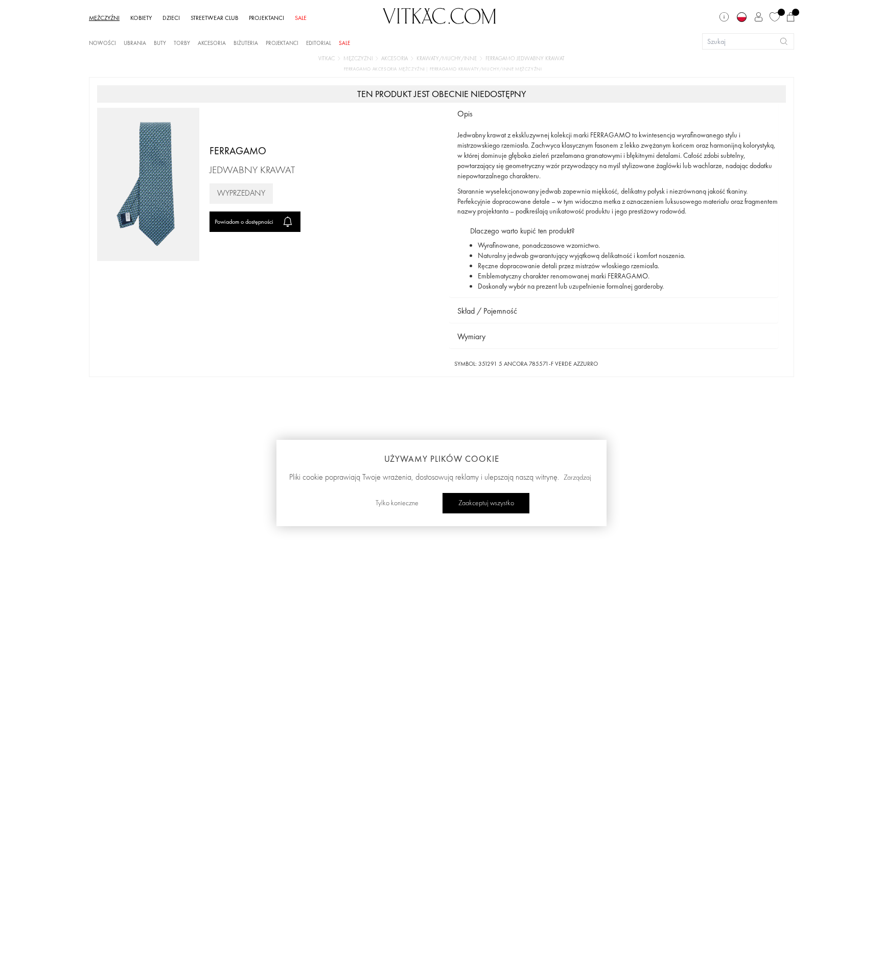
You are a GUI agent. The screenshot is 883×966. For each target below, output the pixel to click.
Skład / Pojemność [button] (487, 310)
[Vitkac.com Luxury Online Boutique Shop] (439, 14)
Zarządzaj (577, 477)
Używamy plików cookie (441, 458)
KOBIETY (141, 18)
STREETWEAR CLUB (214, 18)
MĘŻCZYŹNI (104, 18)
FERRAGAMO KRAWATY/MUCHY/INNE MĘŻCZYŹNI (486, 69)
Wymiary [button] (471, 336)
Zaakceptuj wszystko (486, 503)
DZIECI (171, 18)
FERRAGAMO (238, 150)
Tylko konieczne (397, 503)
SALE (301, 18)
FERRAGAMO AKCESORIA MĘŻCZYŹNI (385, 69)
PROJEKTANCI (266, 18)
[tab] (614, 114)
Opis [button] (465, 113)
